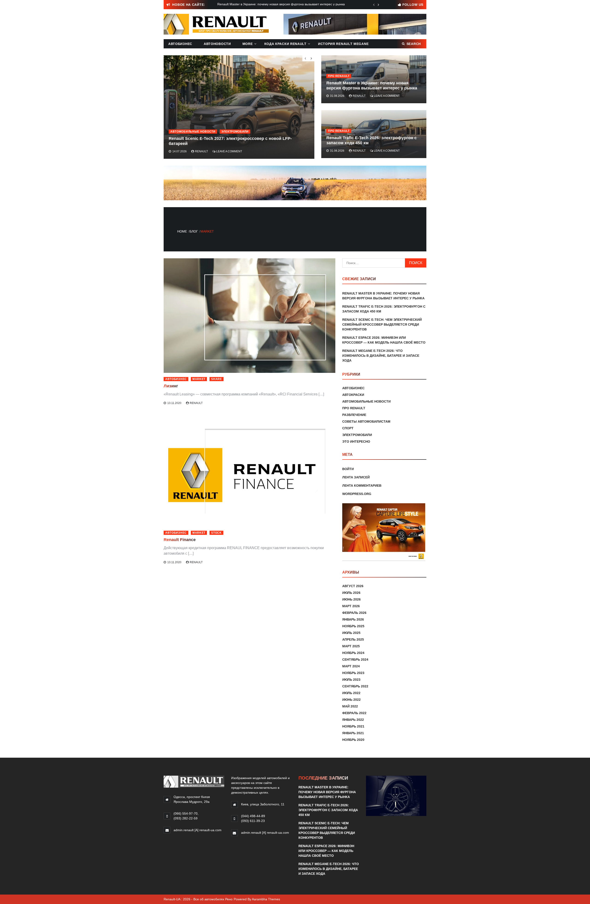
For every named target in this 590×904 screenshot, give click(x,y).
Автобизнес (180, 44)
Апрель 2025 (353, 639)
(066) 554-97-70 (186, 813)
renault (359, 95)
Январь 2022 (353, 719)
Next (378, 5)
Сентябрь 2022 (355, 686)
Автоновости (217, 44)
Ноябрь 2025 (353, 626)
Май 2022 (350, 706)
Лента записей (356, 477)
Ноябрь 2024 (353, 652)
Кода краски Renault (285, 44)
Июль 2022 (351, 693)
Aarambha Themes (266, 899)
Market (198, 379)
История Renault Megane (343, 44)
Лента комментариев (361, 485)
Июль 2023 (351, 679)
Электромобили (235, 131)
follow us (412, 4)
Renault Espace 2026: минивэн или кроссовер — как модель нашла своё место (326, 850)
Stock (216, 532)
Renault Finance (180, 539)
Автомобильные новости (192, 131)
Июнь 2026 (351, 599)
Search (414, 44)
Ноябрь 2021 (353, 726)
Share (216, 379)
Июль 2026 (351, 592)
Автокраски (353, 394)
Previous (374, 5)
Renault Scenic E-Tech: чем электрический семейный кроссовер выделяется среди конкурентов (382, 324)
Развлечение (354, 414)
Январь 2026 (353, 619)
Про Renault (339, 76)
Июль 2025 (351, 632)
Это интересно (356, 441)
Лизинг (171, 386)
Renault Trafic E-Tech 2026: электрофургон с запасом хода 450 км (328, 810)
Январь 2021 (353, 733)
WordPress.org (356, 494)
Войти (348, 469)
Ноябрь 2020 (353, 739)
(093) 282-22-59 (186, 818)
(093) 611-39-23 (253, 821)
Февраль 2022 (354, 713)
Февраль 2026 (354, 612)
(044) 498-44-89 (253, 816)
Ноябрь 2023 (353, 672)
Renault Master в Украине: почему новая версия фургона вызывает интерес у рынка (371, 85)
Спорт (348, 428)
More (247, 44)
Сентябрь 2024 (355, 659)
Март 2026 (351, 606)
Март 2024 (351, 666)
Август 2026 (352, 586)
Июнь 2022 (351, 699)
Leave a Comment (387, 95)
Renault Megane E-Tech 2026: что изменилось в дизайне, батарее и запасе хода (380, 355)
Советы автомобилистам (366, 421)
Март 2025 (351, 646)
